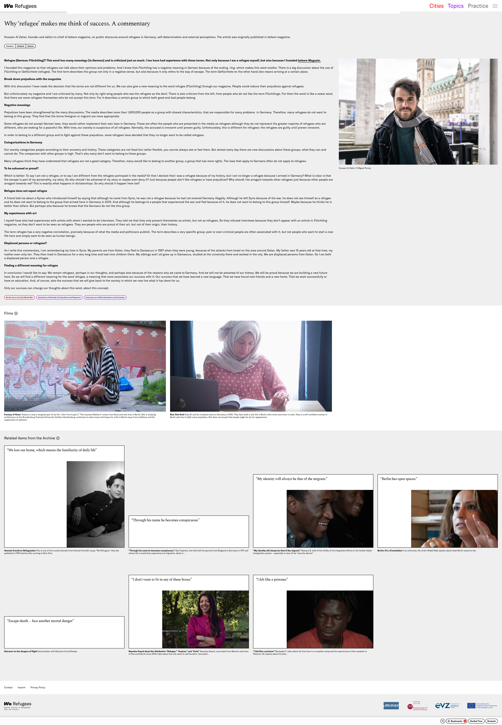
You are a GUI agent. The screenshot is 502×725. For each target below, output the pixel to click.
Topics (456, 5)
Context (20, 46)
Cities (436, 5)
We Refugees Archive (20, 6)
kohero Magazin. (309, 60)
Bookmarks (458, 721)
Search (442, 721)
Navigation (495, 6)
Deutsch (491, 721)
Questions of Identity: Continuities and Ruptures (59, 297)
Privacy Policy (37, 687)
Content (10, 46)
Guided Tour (476, 721)
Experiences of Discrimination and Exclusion (105, 297)
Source (31, 46)
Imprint (21, 687)
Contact (8, 687)
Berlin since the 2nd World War (19, 297)
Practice (478, 5)
